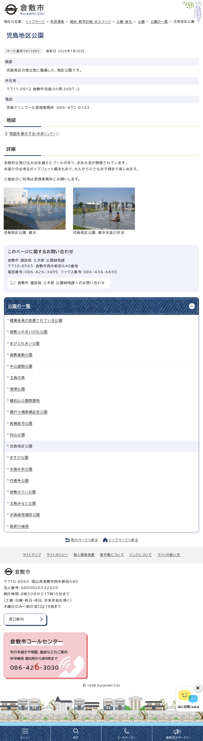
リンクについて (140, 554)
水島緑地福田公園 (25, 515)
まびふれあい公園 (25, 343)
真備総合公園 (21, 423)
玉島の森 (17, 377)
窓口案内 (16, 619)
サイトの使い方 (168, 554)
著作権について (112, 554)
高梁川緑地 (19, 526)
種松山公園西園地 (25, 400)
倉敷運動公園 (21, 355)
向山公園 (17, 435)
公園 (141, 21)
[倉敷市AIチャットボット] (188, 699)
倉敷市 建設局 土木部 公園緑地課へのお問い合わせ (61, 283)
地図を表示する (32, 133)
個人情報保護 (84, 554)
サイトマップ (32, 554)
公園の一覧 (159, 21)
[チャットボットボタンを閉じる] (198, 688)
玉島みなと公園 (23, 503)
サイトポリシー (57, 554)
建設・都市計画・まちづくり (90, 21)
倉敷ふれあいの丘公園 (29, 332)
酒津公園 (17, 389)
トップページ (35, 21)
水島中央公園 (21, 469)
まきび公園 (19, 457)
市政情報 (57, 21)
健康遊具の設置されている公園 (36, 320)
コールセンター (126, 737)
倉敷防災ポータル (177, 737)
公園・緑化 (124, 21)
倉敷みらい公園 (23, 492)
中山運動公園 (21, 366)
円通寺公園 (19, 480)
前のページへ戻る (84, 540)
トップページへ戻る (123, 540)
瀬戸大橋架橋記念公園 (29, 412)
